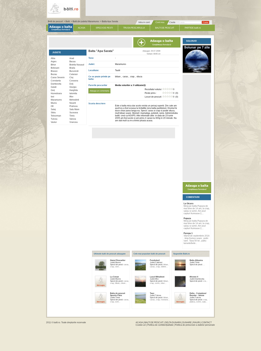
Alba (53, 58)
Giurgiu (73, 87)
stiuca (139, 76)
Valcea (72, 119)
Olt (52, 106)
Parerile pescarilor (98, 88)
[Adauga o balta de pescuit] (197, 192)
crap (132, 76)
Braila (72, 68)
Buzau (54, 74)
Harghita (73, 90)
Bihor (53, 64)
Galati (53, 87)
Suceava (73, 112)
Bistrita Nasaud (76, 64)
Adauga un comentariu (99, 91)
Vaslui (54, 122)
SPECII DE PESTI (104, 28)
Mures (54, 103)
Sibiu (53, 112)
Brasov (54, 71)
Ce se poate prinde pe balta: (99, 77)
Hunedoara (56, 93)
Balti (68, 21)
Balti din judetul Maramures (86, 21)
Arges (53, 61)
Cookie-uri (141, 325)
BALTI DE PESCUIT (164, 28)
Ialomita (73, 93)
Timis (72, 116)
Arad (71, 58)
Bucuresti (73, 71)
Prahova (73, 106)
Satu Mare (74, 109)
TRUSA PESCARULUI (134, 28)
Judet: (91, 64)
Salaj (53, 109)
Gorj (53, 90)
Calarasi (73, 74)
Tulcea (54, 119)
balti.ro (57, 322)
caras (126, 76)
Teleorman (56, 116)
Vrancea (73, 122)
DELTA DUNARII (173, 322)
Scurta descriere (96, 103)
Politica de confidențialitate (160, 325)
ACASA (81, 28)
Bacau (72, 61)
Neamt (72, 103)
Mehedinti (74, 100)
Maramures (56, 100)
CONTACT (207, 322)
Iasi (52, 96)
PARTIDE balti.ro (193, 28)
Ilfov (71, 96)
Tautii (117, 70)
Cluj (71, 77)
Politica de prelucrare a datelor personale (195, 325)
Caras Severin (58, 77)
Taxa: (91, 58)
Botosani (55, 68)
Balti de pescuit (55, 21)
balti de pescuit (63, 8)
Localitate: (93, 70)
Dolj (71, 84)
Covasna (73, 80)
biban (118, 76)
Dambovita (56, 84)
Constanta (56, 80)
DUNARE (187, 322)
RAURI (196, 322)
